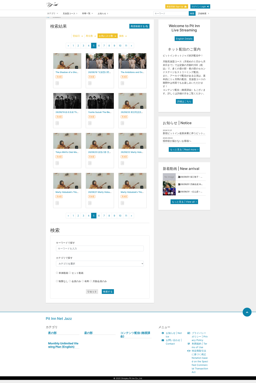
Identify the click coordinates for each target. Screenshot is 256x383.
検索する (108, 291)
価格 (121, 35)
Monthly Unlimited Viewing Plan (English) (63, 345)
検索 (192, 13)
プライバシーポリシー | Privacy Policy (200, 336)
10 (120, 45)
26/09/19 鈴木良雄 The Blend (70, 112)
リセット (92, 291)
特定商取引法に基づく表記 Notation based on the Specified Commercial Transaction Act (200, 361)
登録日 (76, 35)
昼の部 (88, 333)
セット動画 (77, 272)
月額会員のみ (100, 281)
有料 (86, 281)
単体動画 (63, 272)
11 (126, 45)
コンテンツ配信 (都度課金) (135, 334)
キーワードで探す (65, 242)
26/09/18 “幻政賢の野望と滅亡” (103, 72)
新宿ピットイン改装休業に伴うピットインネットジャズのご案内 (197, 133)
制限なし (63, 281)
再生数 (89, 35)
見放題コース (69, 13)
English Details (184, 38)
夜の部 (52, 333)
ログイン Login (199, 6)
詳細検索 (202, 13)
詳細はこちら (184, 101)
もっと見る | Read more (183, 149)
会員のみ (76, 281)
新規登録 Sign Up (175, 6)
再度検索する (138, 26)
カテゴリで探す (64, 257)
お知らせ (102, 13)
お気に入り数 (106, 35)
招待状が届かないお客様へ (177, 140)
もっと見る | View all (183, 201)
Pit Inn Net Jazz (59, 318)
